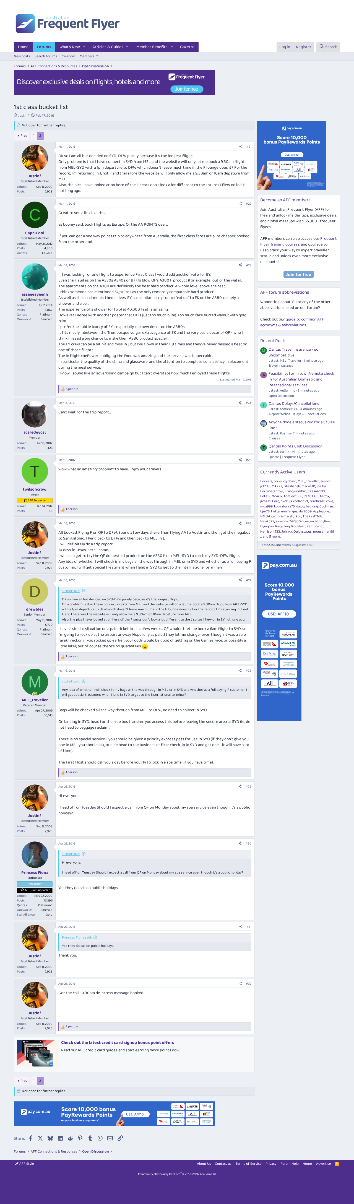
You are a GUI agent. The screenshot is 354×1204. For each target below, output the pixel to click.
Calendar (68, 56)
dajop (300, 506)
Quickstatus (302, 532)
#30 (248, 843)
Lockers (266, 481)
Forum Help (289, 1164)
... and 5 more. (270, 537)
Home (23, 47)
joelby (321, 486)
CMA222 (275, 486)
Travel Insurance (281, 366)
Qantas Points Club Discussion (295, 446)
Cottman (326, 506)
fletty (275, 511)
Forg (275, 501)
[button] (84, 47)
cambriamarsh (282, 516)
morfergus (289, 511)
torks (278, 481)
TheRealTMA (312, 516)
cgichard (289, 481)
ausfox (326, 481)
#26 (248, 523)
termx (324, 496)
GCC (315, 496)
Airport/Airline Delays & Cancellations (297, 414)
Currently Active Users (282, 472)
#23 (248, 265)
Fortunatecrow (271, 491)
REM (307, 496)
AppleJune (321, 511)
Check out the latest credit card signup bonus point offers (117, 1042)
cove (329, 501)
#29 (248, 786)
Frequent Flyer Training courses (298, 241)
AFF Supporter (37, 500)
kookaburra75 (284, 506)
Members (87, 56)
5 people (72, 389)
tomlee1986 (293, 496)
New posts (22, 56)
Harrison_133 (270, 532)
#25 (248, 460)
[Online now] (34, 694)
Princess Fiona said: (77, 937)
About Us (204, 1164)
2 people (72, 1026)
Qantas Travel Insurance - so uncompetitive (293, 352)
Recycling (282, 526)
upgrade (315, 244)
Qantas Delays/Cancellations (294, 403)
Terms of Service (249, 1164)
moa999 (266, 506)
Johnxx (287, 532)
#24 (248, 403)
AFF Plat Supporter (37, 890)
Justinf (23, 116)
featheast (317, 501)
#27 (248, 580)
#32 (248, 983)
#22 (248, 203)
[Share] (240, 147)
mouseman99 (323, 532)
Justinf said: (71, 591)
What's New (69, 47)
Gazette (187, 47)
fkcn (298, 516)
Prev (23, 136)
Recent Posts (273, 341)
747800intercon (301, 521)
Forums (44, 47)
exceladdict (299, 501)
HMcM (265, 516)
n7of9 (285, 501)
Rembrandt (315, 526)
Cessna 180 (316, 491)
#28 (248, 670)
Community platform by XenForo (177, 1174)
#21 (248, 146)
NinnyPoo (322, 521)
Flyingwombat (295, 491)
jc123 (264, 486)
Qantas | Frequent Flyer (287, 457)
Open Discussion (281, 396)
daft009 (305, 511)
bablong (312, 506)
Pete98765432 (271, 496)
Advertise (323, 1164)
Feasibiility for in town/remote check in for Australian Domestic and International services (301, 379)
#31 (248, 926)
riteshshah (292, 486)
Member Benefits (152, 47)
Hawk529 (267, 521)
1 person (72, 509)
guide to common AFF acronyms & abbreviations (292, 322)
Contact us (223, 1164)
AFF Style (26, 1164)
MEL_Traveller (308, 481)
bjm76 (265, 511)
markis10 (308, 486)
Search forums (46, 56)
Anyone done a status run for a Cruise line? (302, 425)
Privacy (271, 1164)
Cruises (274, 438)
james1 (265, 501)
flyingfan (267, 526)
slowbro (282, 521)
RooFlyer (298, 526)
